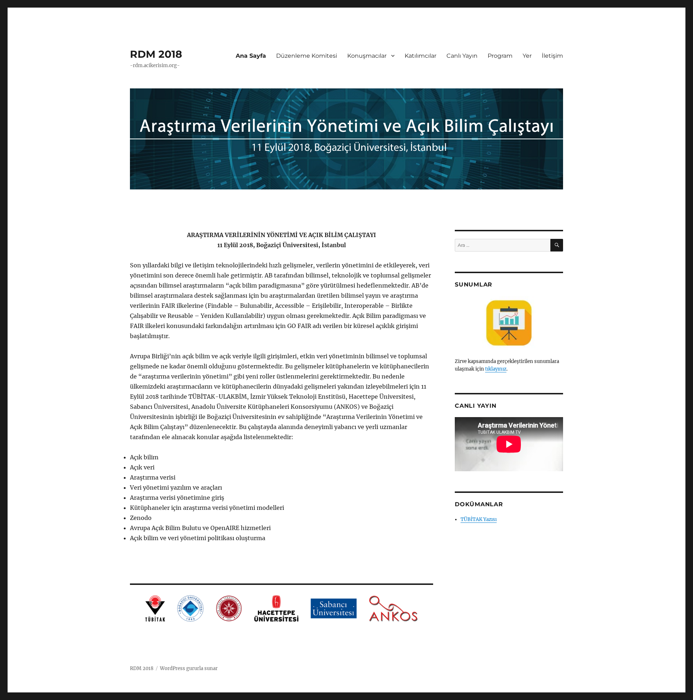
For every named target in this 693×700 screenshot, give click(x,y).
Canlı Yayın (462, 55)
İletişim (552, 55)
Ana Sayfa (251, 55)
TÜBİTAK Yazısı (479, 519)
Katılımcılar (420, 55)
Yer (527, 55)
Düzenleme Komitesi (306, 55)
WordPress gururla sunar (189, 668)
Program (500, 55)
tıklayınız (495, 369)
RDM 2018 (156, 54)
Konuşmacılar (367, 55)
